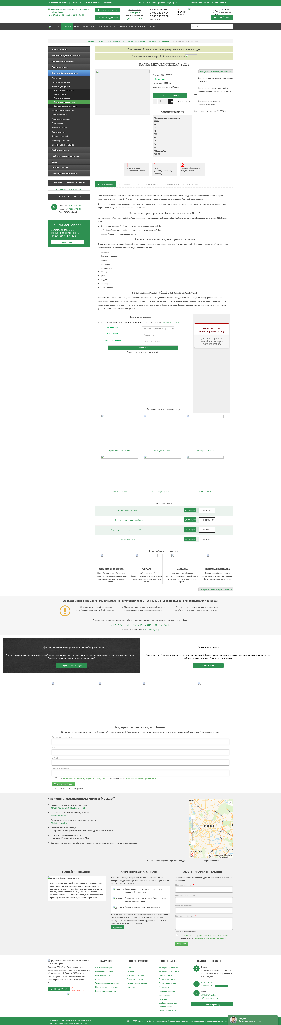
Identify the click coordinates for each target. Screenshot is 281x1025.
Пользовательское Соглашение (167, 993)
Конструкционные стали (105, 991)
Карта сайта (164, 987)
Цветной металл (102, 975)
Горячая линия (165, 1006)
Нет (141, 18)
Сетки (97, 979)
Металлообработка (135, 975)
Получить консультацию (71, 665)
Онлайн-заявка (196, 2)
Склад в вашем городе (169, 983)
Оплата (215, 2)
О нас (129, 967)
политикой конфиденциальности (140, 778)
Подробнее (67, 242)
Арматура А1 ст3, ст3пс (119, 450)
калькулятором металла (172, 322)
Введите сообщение (185, 916)
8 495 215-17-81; (141, 625)
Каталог (130, 971)
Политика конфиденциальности (168, 1001)
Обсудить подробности (63, 784)
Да (128, 18)
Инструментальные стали (106, 987)
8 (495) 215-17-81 (76, 807)
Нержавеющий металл (105, 971)
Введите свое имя (184, 884)
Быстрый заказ (222, 17)
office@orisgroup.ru (168, 2)
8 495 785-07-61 (159, 12)
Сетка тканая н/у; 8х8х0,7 (129, 510)
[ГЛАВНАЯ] (50, 26)
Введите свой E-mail (185, 895)
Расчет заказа (134, 9)
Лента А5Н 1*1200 (129, 539)
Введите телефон (61, 768)
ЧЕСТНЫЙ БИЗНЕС (181, 13)
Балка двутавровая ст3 (162, 491)
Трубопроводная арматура (107, 983)
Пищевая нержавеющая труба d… (129, 520)
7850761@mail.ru (149, 2)
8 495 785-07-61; (120, 625)
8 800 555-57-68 (159, 16)
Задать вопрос (148, 184)
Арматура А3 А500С (162, 450)
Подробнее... (117, 927)
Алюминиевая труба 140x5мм (69, 189)
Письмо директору (212, 1004)
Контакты (223, 2)
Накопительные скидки (137, 983)
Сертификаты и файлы (181, 184)
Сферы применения (167, 1010)
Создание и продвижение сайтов (62, 1020)
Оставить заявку (208, 665)
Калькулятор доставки (108, 17)
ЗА (178, 9)
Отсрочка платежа (135, 979)
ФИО (55, 747)
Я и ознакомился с (108, 778)
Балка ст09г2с (205, 491)
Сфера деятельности (62, 737)
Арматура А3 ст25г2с (205, 450)
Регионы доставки (167, 979)
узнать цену (190, 510)
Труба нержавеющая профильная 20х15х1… (129, 529)
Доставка (207, 2)
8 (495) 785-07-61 (58, 807)
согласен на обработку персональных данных (85, 778)
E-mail (55, 757)
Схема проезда (134, 12)
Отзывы (125, 184)
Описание (105, 184)
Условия (210, 855)
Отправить (181, 943)
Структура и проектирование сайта (63, 1023)
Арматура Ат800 (119, 491)
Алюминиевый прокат (104, 967)
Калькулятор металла (107, 10)
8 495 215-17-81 (159, 9)
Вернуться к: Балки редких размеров (216, 71)
